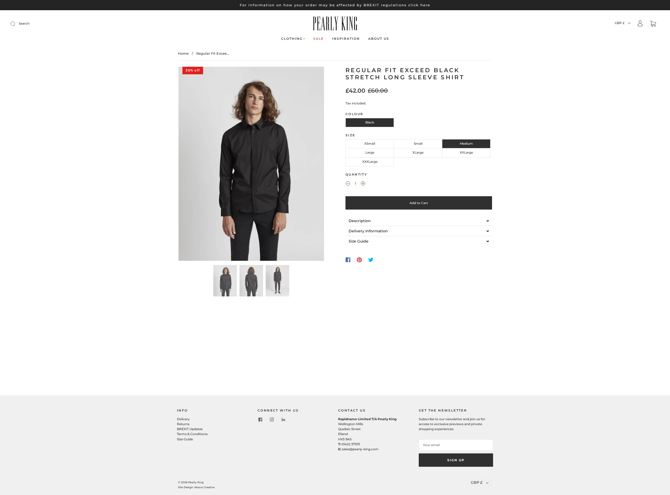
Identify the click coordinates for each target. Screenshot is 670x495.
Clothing (292, 39)
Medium (466, 143)
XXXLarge (369, 162)
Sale (318, 39)
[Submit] (16, 23)
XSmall (369, 143)
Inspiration (346, 39)
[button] (193, 165)
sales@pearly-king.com (360, 449)
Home (183, 53)
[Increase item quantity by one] (363, 184)
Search (24, 23)
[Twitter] (371, 260)
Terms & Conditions (192, 434)
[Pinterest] (359, 260)
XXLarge (466, 152)
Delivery (183, 419)
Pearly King (196, 482)
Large (369, 152)
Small (418, 143)
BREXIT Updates (190, 429)
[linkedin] (283, 419)
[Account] (640, 24)
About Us (378, 39)
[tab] (418, 221)
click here (419, 5)
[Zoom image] (251, 165)
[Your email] (456, 445)
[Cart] (653, 24)
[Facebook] (348, 260)
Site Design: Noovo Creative (196, 487)
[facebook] (260, 419)
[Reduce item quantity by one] (348, 184)
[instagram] (271, 419)
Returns (183, 424)
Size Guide (185, 439)
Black (369, 122)
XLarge (417, 152)
